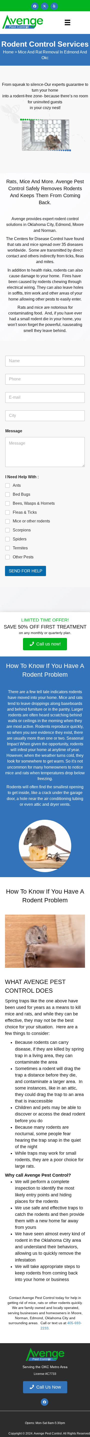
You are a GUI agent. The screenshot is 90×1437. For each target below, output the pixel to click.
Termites (20, 548)
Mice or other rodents (31, 521)
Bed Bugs (21, 494)
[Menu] (67, 22)
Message (13, 431)
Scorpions (22, 530)
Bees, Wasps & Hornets (34, 503)
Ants (17, 485)
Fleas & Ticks (25, 512)
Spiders (19, 539)
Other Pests (23, 557)
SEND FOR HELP (25, 571)
